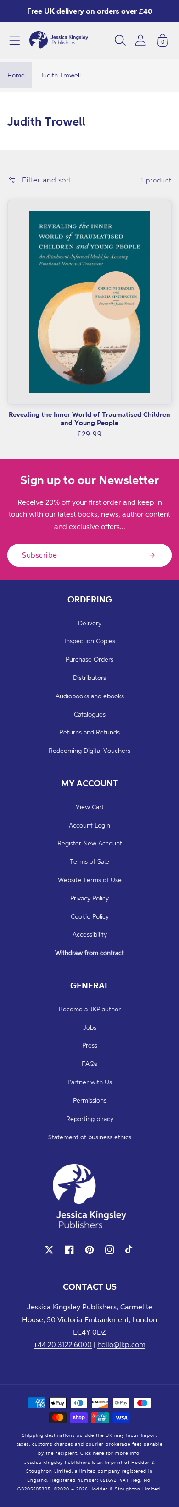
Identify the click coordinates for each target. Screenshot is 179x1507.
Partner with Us (89, 1082)
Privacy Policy (89, 898)
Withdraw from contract (89, 952)
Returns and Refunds (89, 732)
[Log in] (140, 40)
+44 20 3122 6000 (63, 1344)
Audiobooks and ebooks (90, 696)
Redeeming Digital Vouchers (89, 750)
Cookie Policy (90, 916)
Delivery (89, 623)
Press (89, 1045)
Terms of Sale (89, 861)
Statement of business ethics (89, 1137)
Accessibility (90, 934)
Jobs (89, 1027)
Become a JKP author (90, 1009)
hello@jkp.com (121, 1344)
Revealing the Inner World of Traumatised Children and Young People (89, 418)
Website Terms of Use (90, 879)
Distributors (89, 677)
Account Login (89, 825)
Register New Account (89, 843)
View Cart (90, 807)
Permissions (89, 1100)
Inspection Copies (89, 641)
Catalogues (90, 714)
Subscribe (39, 555)
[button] (14, 40)
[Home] (58, 40)
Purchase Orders (89, 659)
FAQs (89, 1063)
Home (16, 75)
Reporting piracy (89, 1118)
